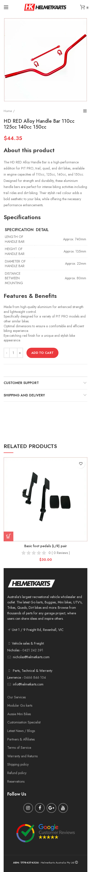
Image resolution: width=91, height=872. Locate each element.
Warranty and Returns (22, 756)
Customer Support (21, 382)
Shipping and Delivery (24, 395)
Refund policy (16, 772)
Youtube (63, 808)
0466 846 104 (35, 677)
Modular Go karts (19, 705)
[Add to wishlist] (80, 464)
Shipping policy (18, 764)
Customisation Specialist (24, 722)
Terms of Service (19, 747)
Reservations (16, 781)
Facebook (40, 808)
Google (51, 808)
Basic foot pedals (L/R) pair (45, 546)
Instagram (28, 808)
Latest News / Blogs (21, 730)
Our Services (16, 697)
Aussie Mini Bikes (19, 714)
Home (8, 111)
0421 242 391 (32, 650)
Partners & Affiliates (21, 739)
